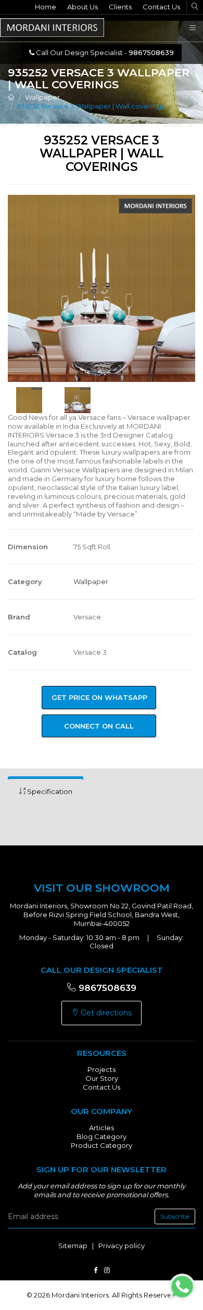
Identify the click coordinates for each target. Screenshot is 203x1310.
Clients (120, 7)
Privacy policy (121, 1245)
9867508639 (106, 988)
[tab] (45, 791)
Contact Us (161, 7)
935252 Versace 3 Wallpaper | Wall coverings (90, 106)
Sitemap (72, 1245)
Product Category (101, 1145)
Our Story (101, 1078)
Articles (101, 1127)
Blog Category (101, 1136)
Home (45, 7)
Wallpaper (42, 97)
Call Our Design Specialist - (104, 52)
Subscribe (174, 1216)
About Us (82, 7)
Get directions (105, 1012)
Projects (101, 1069)
